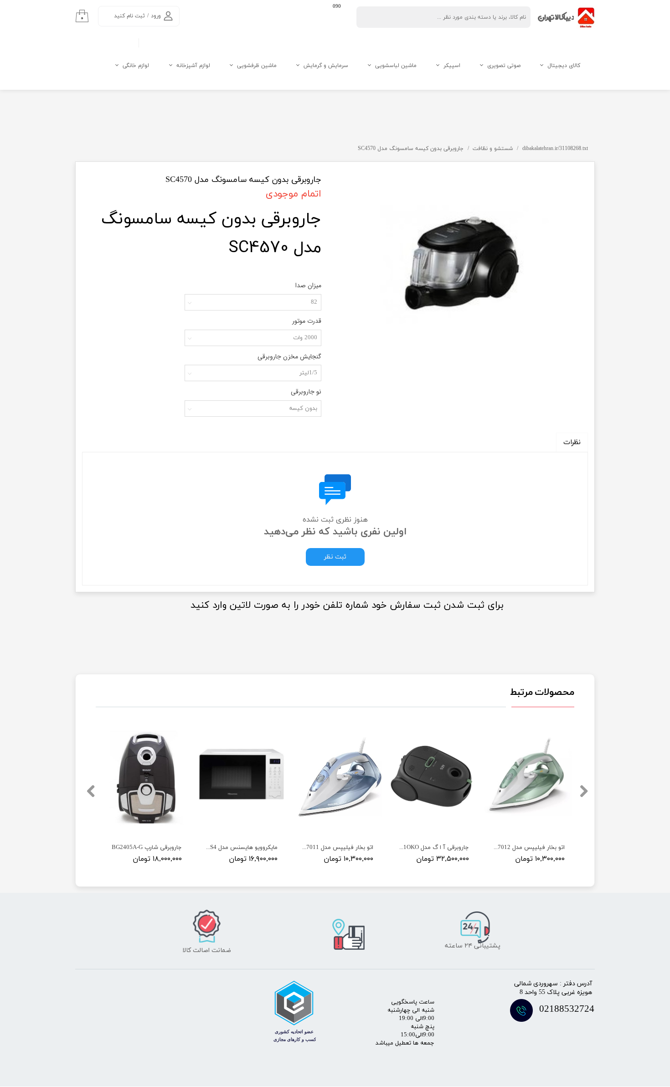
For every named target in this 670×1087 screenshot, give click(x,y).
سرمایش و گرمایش (326, 65)
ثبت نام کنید (129, 16)
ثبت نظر (335, 557)
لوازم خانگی (136, 65)
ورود (156, 16)
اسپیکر (451, 65)
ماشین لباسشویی (396, 65)
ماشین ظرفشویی (257, 65)
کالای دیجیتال (563, 65)
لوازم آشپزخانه (193, 65)
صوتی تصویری (504, 65)
